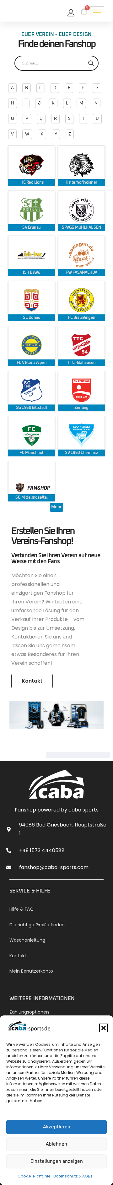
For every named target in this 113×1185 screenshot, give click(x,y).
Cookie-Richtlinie (34, 1176)
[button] (103, 1028)
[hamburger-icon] (97, 10)
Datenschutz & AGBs (73, 1176)
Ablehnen (56, 1144)
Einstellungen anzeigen (56, 1161)
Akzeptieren (56, 1127)
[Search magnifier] (91, 63)
